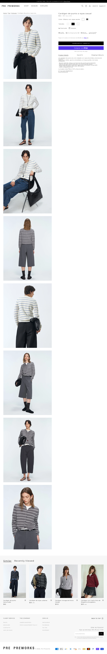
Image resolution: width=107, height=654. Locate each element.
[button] (82, 6)
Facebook (45, 625)
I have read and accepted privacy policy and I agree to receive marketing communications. (90, 637)
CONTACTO (6, 627)
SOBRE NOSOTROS (25, 622)
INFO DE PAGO (7, 630)
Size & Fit (80, 55)
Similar (7, 561)
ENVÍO (5, 622)
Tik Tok (44, 627)
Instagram (46, 622)
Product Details (63, 55)
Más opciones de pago (81, 51)
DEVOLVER (6, 625)
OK (101, 633)
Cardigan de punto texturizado (9, 601)
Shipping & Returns (97, 55)
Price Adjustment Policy (28, 625)
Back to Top (96, 618)
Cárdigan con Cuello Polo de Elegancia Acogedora (90, 601)
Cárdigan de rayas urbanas (38, 600)
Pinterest (45, 630)
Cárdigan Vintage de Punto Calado (64, 601)
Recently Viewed (24, 561)
